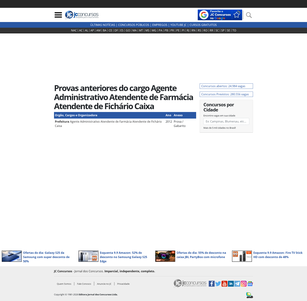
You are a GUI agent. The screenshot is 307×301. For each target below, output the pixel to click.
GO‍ (128, 30)
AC (81, 30)
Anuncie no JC (104, 283)
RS (199, 30)
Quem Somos (64, 283)
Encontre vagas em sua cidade (219, 115)
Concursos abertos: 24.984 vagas (223, 86)
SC (217, 30)
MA (134, 30)
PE (178, 30)
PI (183, 30)
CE (110, 30)
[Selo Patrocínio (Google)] (220, 15)
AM (98, 30)
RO (205, 30)
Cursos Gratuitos (203, 25)
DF (116, 30)
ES (121, 30)
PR (172, 30)
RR (211, 30)
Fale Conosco (84, 283)
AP (92, 30)
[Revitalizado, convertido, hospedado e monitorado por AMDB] (249, 295)
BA (104, 30)
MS (147, 30)
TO (234, 30)
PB (166, 30)
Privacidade (123, 283)
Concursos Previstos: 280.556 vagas (225, 94)
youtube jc (178, 25)
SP (223, 30)
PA (160, 30)
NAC (74, 30)
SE (228, 30)
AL (86, 30)
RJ (188, 30)
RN (193, 30)
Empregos (159, 25)
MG (154, 30)
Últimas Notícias (102, 25)
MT (141, 30)
